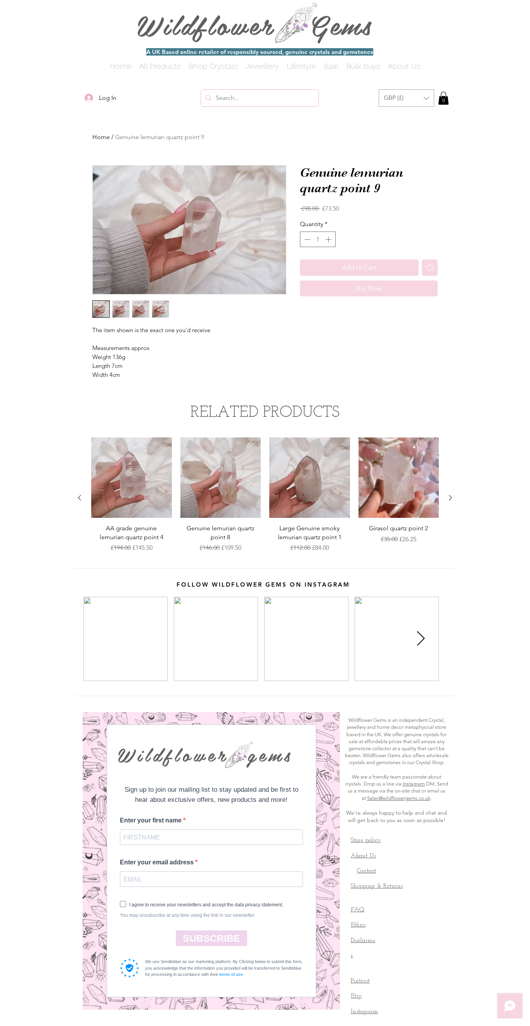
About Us (363, 856)
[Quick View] (131, 477)
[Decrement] (306, 239)
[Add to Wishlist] (430, 268)
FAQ (357, 910)
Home (101, 137)
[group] (265, 498)
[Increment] (329, 239)
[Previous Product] (79, 497)
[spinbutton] (318, 239)
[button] (406, 98)
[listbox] (406, 98)
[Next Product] (450, 497)
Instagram (414, 784)
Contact (366, 871)
